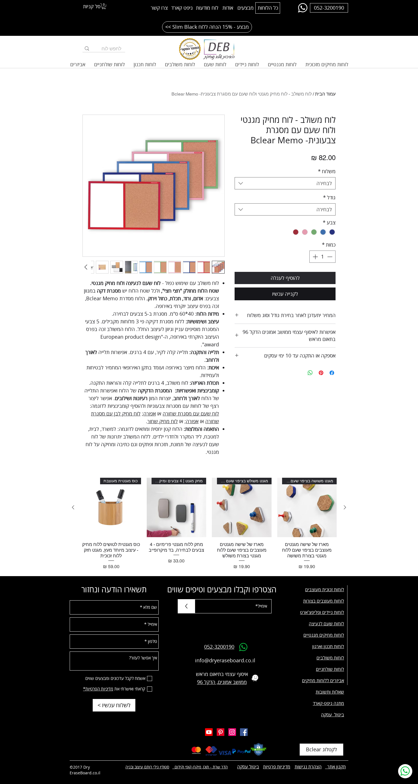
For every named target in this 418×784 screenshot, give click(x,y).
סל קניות (91, 6)
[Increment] (314, 256)
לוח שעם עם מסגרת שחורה (191, 413)
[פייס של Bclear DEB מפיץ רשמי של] (244, 732)
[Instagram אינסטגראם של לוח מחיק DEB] (232, 732)
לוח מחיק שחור (162, 421)
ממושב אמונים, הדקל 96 (222, 681)
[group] (209, 523)
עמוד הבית (325, 94)
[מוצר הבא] (73, 507)
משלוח (327, 171)
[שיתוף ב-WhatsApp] (310, 372)
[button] (103, 6)
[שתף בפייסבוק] (331, 372)
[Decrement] (330, 256)
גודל (329, 197)
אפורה (149, 413)
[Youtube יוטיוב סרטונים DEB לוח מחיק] (209, 732)
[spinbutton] (322, 256)
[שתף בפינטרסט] (321, 372)
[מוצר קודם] (345, 507)
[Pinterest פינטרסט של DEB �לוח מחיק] (220, 732)
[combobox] (285, 183)
